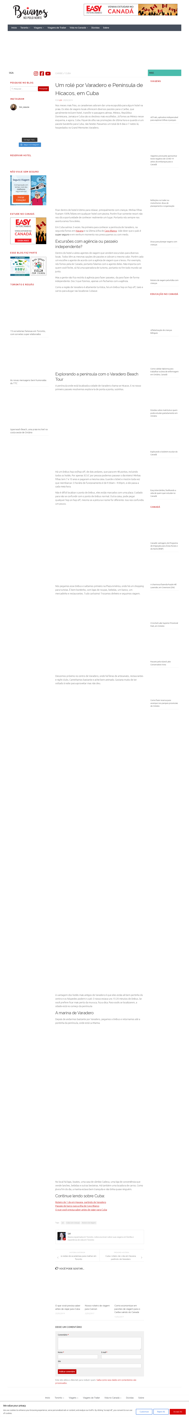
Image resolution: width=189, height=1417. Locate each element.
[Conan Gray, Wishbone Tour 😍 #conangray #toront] (19, 118)
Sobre (106, 27)
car (63, 1223)
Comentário (63, 1335)
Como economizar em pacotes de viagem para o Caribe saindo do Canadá (127, 1308)
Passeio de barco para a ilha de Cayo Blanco (77, 1206)
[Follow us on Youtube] (47, 73)
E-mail (104, 1352)
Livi (60, 100)
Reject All (161, 1412)
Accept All (177, 1412)
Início (14, 27)
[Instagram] (35, 73)
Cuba (68, 73)
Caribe (59, 73)
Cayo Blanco (111, 230)
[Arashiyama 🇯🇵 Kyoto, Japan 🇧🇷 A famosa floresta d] (19, 130)
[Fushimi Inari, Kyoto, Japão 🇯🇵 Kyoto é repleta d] (39, 118)
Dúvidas (95, 27)
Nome (61, 1352)
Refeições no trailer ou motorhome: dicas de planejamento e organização (162, 203)
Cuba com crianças (73, 1223)
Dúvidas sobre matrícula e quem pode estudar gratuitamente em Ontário (164, 413)
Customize (144, 1412)
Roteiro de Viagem (89, 1223)
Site (59, 1361)
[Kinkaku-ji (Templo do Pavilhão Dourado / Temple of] (39, 130)
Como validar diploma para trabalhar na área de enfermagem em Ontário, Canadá (164, 372)
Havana (79, 230)
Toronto (24, 27)
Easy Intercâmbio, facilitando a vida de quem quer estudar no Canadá (163, 493)
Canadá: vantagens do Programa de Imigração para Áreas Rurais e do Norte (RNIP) (164, 546)
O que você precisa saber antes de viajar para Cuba (81, 1209)
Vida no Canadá (78, 27)
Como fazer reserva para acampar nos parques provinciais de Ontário (164, 703)
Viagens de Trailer (57, 27)
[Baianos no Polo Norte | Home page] (31, 12)
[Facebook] (41, 73)
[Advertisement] (94, 50)
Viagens (38, 27)
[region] (94, 1409)
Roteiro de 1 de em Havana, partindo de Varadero (80, 1202)
